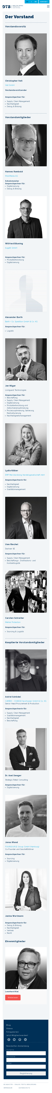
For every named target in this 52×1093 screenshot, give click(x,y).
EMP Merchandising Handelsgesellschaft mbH (25, 475)
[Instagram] (19, 1039)
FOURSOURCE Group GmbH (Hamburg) (22, 847)
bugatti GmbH (11, 248)
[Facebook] (8, 1039)
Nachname (10, 1057)
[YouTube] (14, 1039)
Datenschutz (24, 1088)
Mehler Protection (13, 622)
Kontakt (44, 1)
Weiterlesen (13, 998)
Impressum (8, 1088)
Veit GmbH (10, 85)
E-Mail (9, 1063)
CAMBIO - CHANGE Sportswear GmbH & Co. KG (25, 701)
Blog (8, 1025)
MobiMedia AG (11, 176)
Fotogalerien (12, 1032)
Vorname (10, 1050)
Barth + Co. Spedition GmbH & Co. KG (21, 322)
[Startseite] (13, 7)
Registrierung (26, 1073)
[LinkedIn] (25, 1039)
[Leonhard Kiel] (26, 968)
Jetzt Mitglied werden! (17, 1035)
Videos (9, 1028)
